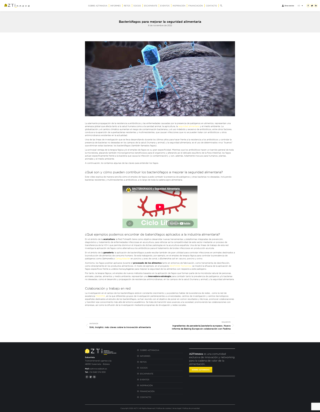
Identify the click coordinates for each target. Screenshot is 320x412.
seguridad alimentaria (189, 126)
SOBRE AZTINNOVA (149, 350)
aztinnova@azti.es (98, 369)
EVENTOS (144, 379)
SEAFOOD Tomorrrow (181, 266)
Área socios (289, 6)
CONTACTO (145, 397)
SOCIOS (144, 368)
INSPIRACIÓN (146, 385)
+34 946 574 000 (97, 372)
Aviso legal (176, 408)
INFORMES (145, 356)
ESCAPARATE (146, 374)
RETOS (143, 362)
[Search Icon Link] (221, 5)
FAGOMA (100, 296)
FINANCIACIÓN (147, 391)
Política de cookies (163, 408)
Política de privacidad (191, 408)
